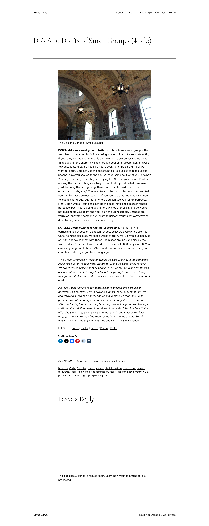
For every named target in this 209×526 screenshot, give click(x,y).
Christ (72, 368)
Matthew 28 (141, 371)
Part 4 (104, 328)
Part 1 (75, 328)
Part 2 (84, 328)
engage (141, 368)
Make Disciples (101, 361)
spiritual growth (100, 375)
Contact (160, 12)
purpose (71, 375)
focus (73, 371)
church (91, 368)
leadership (122, 371)
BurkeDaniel (40, 12)
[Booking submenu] (151, 12)
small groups (84, 375)
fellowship (63, 371)
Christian (81, 368)
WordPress (169, 514)
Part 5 (113, 328)
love (131, 371)
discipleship (129, 368)
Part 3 (94, 328)
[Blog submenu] (135, 12)
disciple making (113, 368)
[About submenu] (124, 12)
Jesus (112, 371)
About (119, 12)
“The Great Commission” (73, 259)
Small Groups (118, 361)
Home (172, 12)
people (62, 375)
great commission (98, 371)
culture (100, 368)
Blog (131, 12)
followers (83, 371)
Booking (145, 12)
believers (63, 368)
